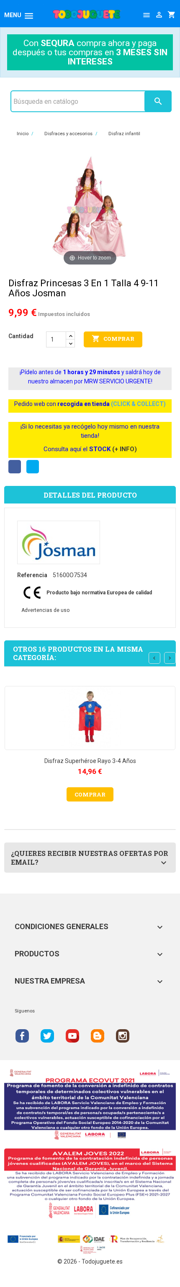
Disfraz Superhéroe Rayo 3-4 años (90, 761)
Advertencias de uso (45, 610)
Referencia (32, 575)
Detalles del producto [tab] (90, 495)
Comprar (113, 338)
